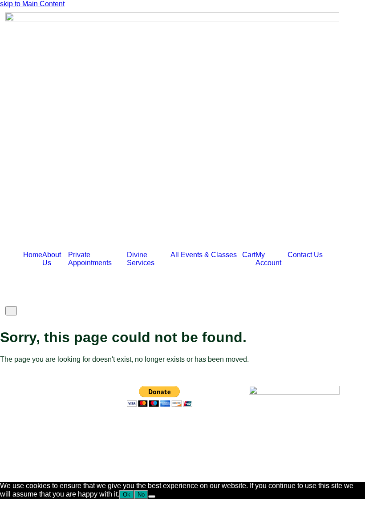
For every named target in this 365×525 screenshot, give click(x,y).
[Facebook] (138, 428)
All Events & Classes (203, 254)
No (141, 494)
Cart (249, 254)
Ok (126, 494)
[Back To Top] (2, 477)
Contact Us (305, 254)
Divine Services (140, 259)
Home (32, 254)
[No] (151, 496)
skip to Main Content (32, 4)
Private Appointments (90, 259)
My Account (268, 259)
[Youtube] (186, 428)
